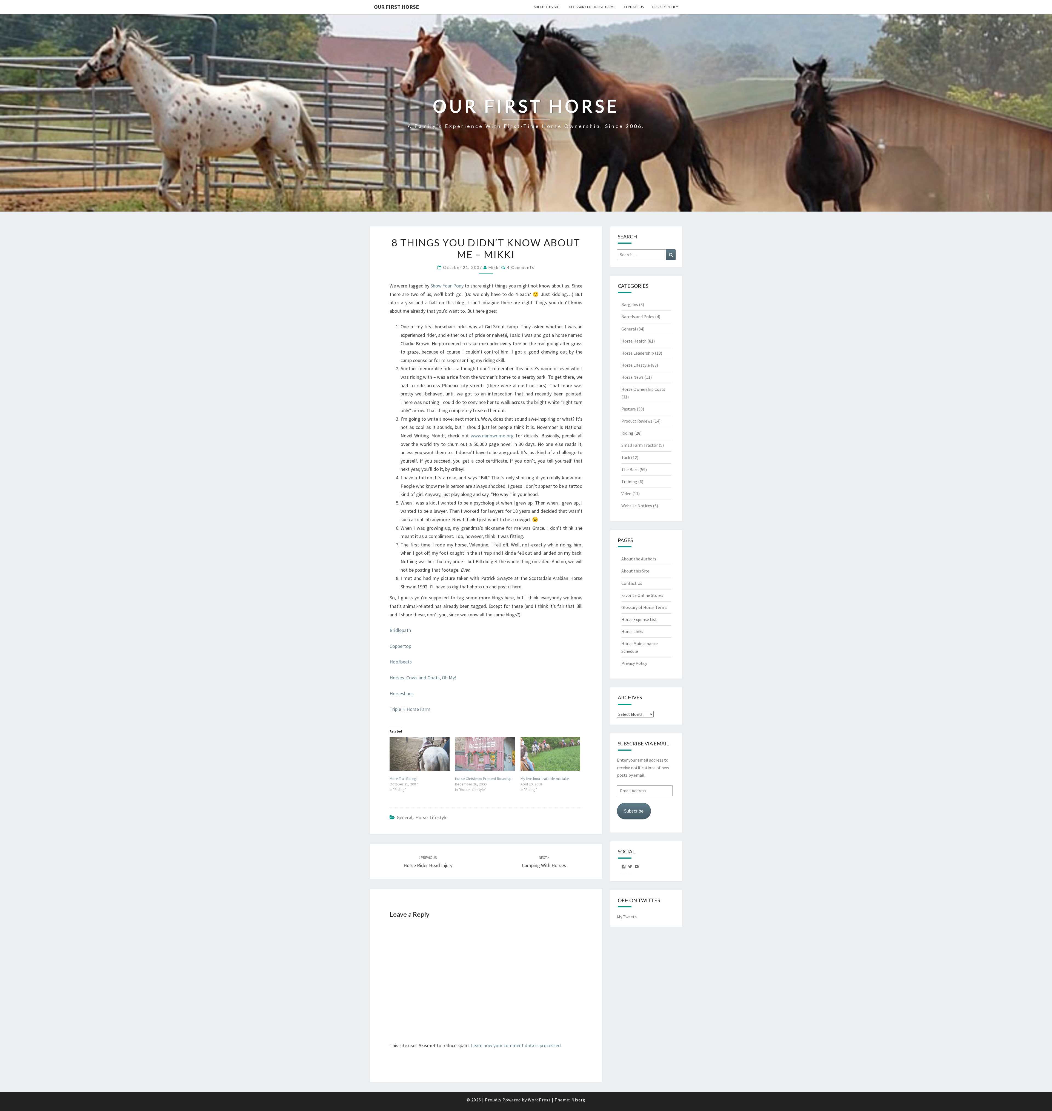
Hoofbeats (401, 662)
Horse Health (634, 341)
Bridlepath (400, 630)
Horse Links (632, 631)
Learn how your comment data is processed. (516, 1045)
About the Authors (638, 559)
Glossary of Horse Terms (592, 6)
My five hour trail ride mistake (545, 778)
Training (629, 481)
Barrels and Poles (637, 316)
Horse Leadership (637, 353)
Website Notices (636, 505)
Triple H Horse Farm (410, 709)
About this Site (547, 6)
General (404, 817)
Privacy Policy (665, 6)
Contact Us (634, 6)
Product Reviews (636, 421)
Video (626, 493)
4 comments (520, 267)
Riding (627, 433)
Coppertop (400, 646)
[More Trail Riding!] (420, 754)
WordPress (539, 1100)
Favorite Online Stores (642, 595)
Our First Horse (396, 6)
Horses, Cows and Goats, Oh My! (423, 677)
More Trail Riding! (403, 778)
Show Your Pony (447, 286)
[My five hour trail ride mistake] (551, 754)
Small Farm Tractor (639, 445)
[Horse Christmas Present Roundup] (485, 754)
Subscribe (634, 811)
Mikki (494, 267)
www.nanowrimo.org (492, 435)
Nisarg (578, 1100)
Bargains (629, 304)
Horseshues (402, 693)
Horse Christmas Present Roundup (483, 778)
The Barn (630, 469)
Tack (625, 457)
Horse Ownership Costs (643, 389)
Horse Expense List (639, 619)
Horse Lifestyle (431, 817)
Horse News (632, 377)
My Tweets (627, 916)
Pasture (628, 409)
